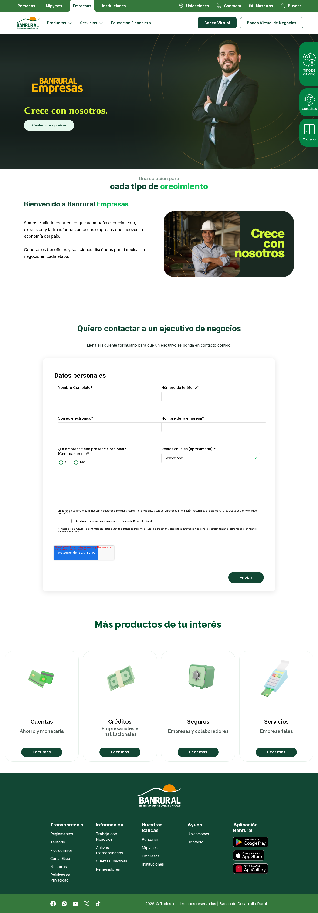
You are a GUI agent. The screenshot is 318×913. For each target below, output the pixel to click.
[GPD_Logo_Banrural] (29, 23)
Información (109, 825)
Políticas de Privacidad (60, 878)
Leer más (42, 752)
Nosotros (58, 866)
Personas (26, 5)
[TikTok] (98, 903)
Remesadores (108, 869)
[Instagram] (64, 903)
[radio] (63, 462)
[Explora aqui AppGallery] (250, 868)
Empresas (82, 5)
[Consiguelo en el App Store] (248, 855)
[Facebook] (53, 903)
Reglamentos (61, 834)
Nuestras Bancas (152, 827)
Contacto (195, 842)
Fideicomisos (61, 850)
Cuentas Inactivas (111, 861)
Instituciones (114, 5)
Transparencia (66, 825)
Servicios (88, 22)
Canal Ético (60, 858)
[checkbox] (107, 462)
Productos (56, 22)
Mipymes (54, 5)
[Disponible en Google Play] (250, 842)
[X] (86, 903)
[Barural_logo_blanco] (159, 795)
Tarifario (57, 842)
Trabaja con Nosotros (106, 837)
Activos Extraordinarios (109, 850)
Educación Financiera (131, 22)
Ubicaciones (198, 834)
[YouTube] (75, 903)
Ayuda (194, 825)
